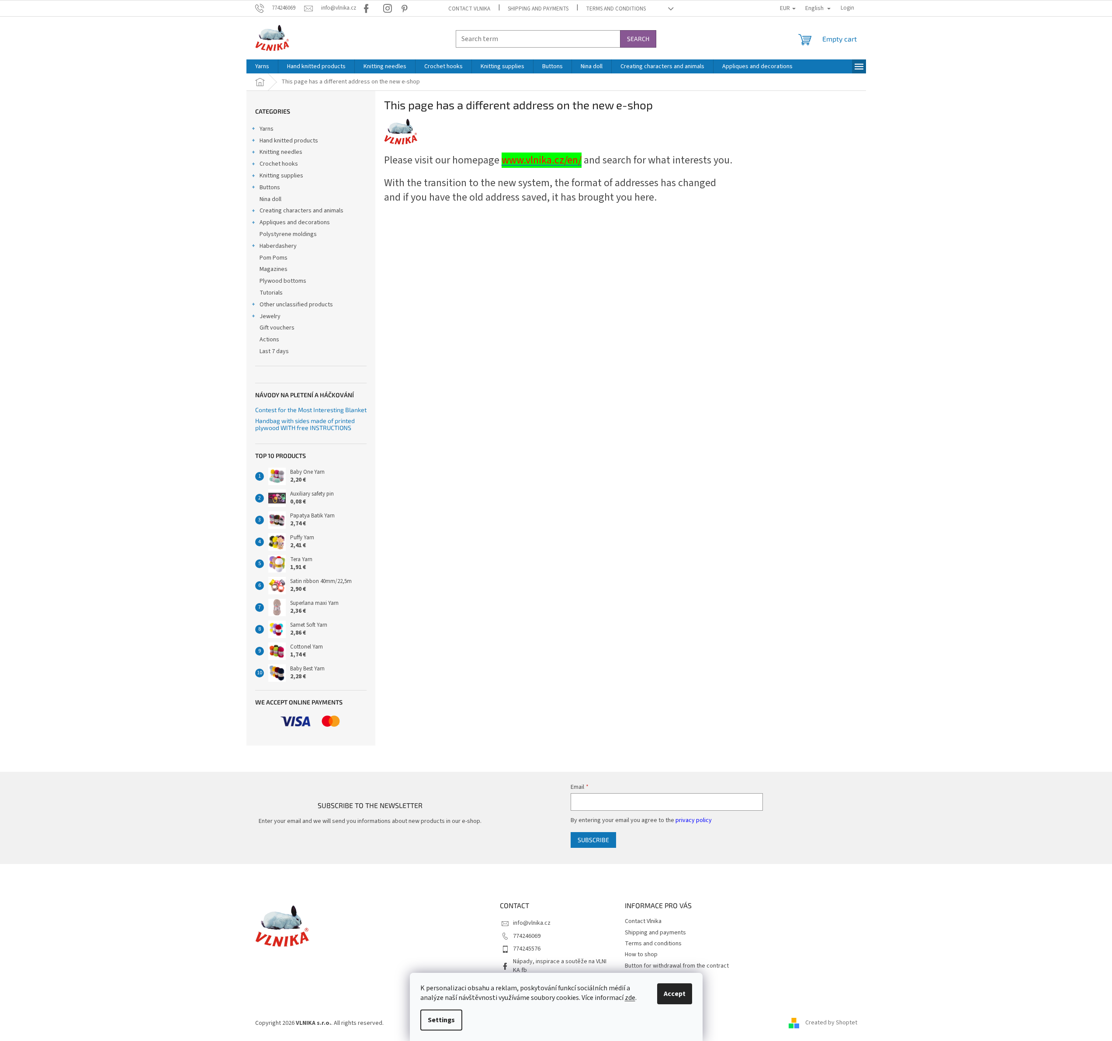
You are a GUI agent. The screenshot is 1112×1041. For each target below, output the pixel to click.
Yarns (267, 129)
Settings (441, 1020)
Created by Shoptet (831, 1023)
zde (630, 998)
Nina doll (270, 199)
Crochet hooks (279, 164)
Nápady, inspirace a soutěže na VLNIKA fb (559, 965)
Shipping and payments (538, 9)
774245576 (526, 948)
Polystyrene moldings (288, 234)
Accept (675, 994)
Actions (269, 339)
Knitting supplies (281, 175)
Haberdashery (278, 246)
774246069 (526, 936)
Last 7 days (274, 351)
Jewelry (270, 316)
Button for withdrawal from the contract (677, 965)
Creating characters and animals (301, 210)
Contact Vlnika (469, 9)
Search (638, 38)
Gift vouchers (277, 327)
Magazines (274, 269)
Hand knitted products (289, 140)
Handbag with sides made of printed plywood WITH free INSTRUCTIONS (305, 424)
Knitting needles (281, 152)
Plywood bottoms (283, 281)
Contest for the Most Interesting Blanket (311, 409)
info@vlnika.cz (532, 923)
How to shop (641, 954)
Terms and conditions (616, 9)
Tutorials (271, 292)
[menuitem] (262, 66)
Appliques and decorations (295, 222)
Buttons (270, 187)
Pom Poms (274, 257)
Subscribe (593, 839)
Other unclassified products (296, 304)
